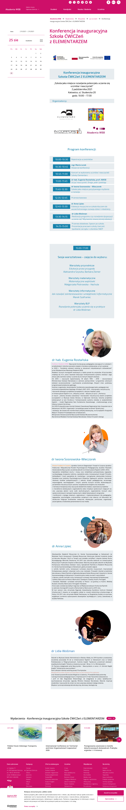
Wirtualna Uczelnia (108, 773)
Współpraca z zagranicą (91, 784)
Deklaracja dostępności (110, 786)
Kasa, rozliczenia (107, 777)
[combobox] (113, 2)
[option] (24, 736)
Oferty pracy (87, 782)
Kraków (28, 779)
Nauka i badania (69, 784)
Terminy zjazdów (108, 782)
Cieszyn (28, 768)
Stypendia (106, 775)
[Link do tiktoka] (90, 2)
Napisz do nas (107, 770)
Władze (66, 770)
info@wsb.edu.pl (16, 775)
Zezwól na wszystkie (110, 793)
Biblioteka (67, 775)
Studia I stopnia (50, 768)
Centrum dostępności (109, 784)
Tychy (27, 784)
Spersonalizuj (109, 799)
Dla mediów (87, 775)
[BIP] (9, 781)
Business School (69, 777)
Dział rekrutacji (88, 768)
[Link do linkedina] (78, 2)
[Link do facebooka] (70, 2)
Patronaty (86, 773)
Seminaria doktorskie (51, 779)
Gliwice (28, 773)
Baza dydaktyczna (69, 773)
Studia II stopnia (50, 770)
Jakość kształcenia (69, 782)
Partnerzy (86, 770)
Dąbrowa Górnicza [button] (32, 9)
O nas (66, 768)
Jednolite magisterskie (51, 773)
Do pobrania (87, 786)
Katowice (28, 777)
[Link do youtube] (86, 2)
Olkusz (28, 782)
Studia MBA (48, 777)
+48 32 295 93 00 (14, 773)
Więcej (109, 718)
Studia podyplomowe (51, 775)
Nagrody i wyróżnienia (90, 779)
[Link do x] (74, 2)
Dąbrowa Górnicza (31, 770)
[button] (108, 2)
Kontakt (105, 768)
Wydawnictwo (68, 786)
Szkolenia (48, 784)
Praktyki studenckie (108, 779)
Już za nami (93, 19)
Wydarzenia (69, 19)
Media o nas (87, 777)
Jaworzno (29, 775)
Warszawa (29, 786)
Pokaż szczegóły (29, 806)
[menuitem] (54, 9)
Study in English (49, 782)
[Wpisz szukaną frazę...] (118, 2)
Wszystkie (81, 19)
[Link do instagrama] (82, 2)
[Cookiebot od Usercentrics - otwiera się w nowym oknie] (12, 806)
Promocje (48, 786)
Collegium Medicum (70, 779)
